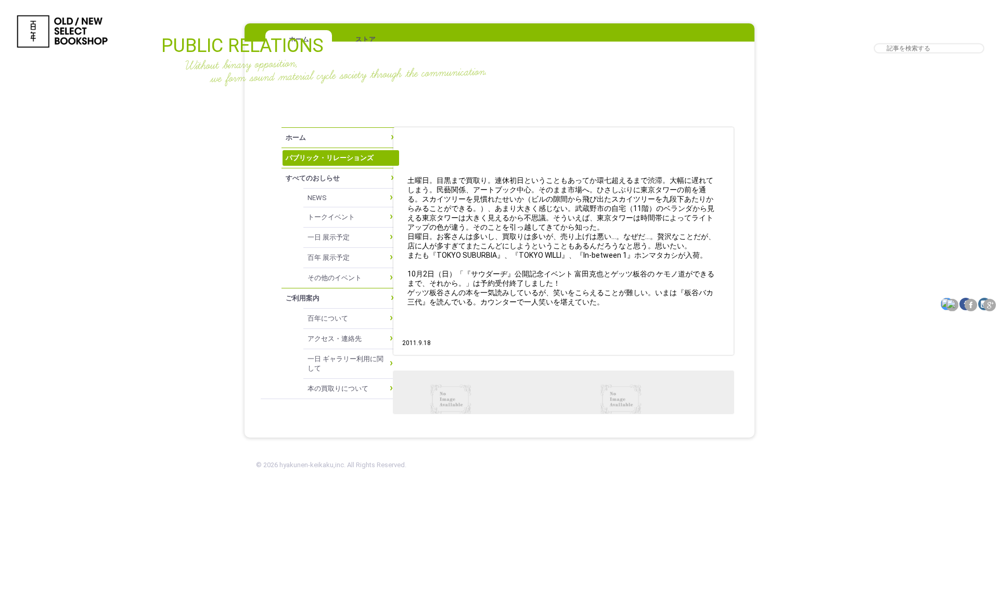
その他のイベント (335, 278)
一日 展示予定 (329, 237)
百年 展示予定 (329, 257)
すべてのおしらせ (313, 178)
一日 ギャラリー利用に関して (345, 363)
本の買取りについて (338, 388)
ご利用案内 (302, 298)
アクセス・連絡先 (335, 338)
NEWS (317, 198)
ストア (365, 39)
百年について (328, 318)
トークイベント (331, 217)
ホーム (296, 137)
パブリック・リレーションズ (330, 158)
